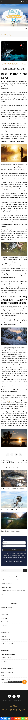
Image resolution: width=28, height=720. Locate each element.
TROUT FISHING (5, 679)
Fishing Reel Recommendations (12, 489)
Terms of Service (10, 711)
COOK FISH (4, 625)
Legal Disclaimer (7, 709)
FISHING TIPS (5, 650)
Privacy (15, 709)
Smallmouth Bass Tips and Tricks (10, 580)
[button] (24, 682)
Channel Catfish (5, 622)
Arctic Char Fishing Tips (7, 607)
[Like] (7, 454)
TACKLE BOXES (5, 675)
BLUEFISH (4, 618)
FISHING (4, 65)
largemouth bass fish (7, 188)
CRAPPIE (3, 629)
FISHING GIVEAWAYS (14, 65)
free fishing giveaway (7, 401)
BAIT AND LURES (10, 33)
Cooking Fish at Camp (7, 583)
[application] (14, 249)
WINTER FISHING (6, 683)
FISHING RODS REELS (7, 647)
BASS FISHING (20, 63)
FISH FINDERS (5, 632)
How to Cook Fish (6, 587)
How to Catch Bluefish (9, 510)
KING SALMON (5, 665)
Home (2, 33)
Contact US (19, 711)
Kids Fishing (4, 661)
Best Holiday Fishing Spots (10, 531)
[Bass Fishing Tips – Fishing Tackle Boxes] (14, 15)
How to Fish (4, 598)
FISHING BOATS (5, 639)
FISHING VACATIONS (7, 657)
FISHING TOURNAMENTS (8, 654)
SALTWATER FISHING (7, 668)
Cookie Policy (22, 709)
